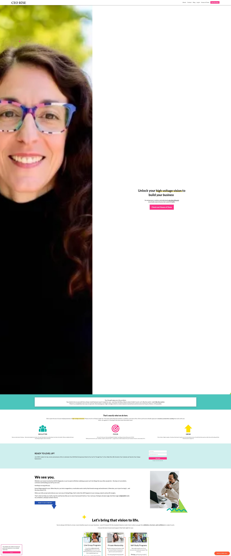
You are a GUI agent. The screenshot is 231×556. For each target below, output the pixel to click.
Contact (189, 2)
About (184, 2)
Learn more (5, 549)
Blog (194, 2)
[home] (19, 2)
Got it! (11, 552)
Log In (198, 2)
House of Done (205, 2)
